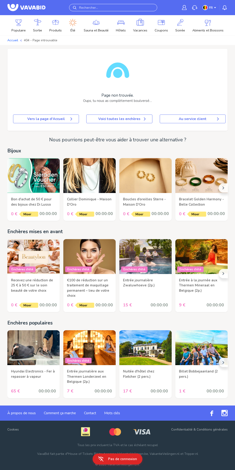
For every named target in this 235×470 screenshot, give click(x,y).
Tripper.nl (191, 454)
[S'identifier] (184, 7)
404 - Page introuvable (40, 40)
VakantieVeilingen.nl (164, 454)
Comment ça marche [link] (60, 413)
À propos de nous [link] (21, 413)
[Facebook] (207, 413)
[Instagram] (220, 413)
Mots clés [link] (112, 413)
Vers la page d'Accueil (46, 119)
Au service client (193, 119)
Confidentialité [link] (182, 429)
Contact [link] (90, 413)
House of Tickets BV (83, 454)
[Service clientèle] (194, 7)
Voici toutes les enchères (119, 119)
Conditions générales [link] (212, 429)
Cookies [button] (13, 429)
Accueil (12, 40)
